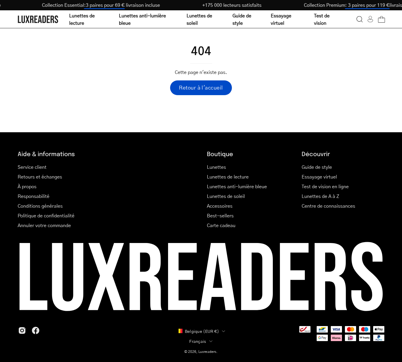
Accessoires (219, 205)
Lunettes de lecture (228, 176)
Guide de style (317, 166)
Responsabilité (33, 196)
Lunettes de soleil (226, 196)
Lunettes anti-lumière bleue (237, 186)
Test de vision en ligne (325, 186)
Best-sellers (220, 215)
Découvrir (316, 153)
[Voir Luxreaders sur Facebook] (35, 330)
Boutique (220, 153)
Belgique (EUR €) (202, 331)
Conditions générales (40, 205)
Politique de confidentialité (46, 215)
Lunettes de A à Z (320, 196)
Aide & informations (46, 153)
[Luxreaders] (38, 19)
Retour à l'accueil (201, 87)
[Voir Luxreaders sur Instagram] (22, 330)
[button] (359, 19)
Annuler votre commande (44, 225)
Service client (32, 166)
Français (197, 341)
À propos (27, 186)
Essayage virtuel (319, 176)
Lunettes (216, 166)
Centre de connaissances (328, 205)
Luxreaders (207, 351)
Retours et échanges (40, 176)
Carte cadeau (221, 225)
